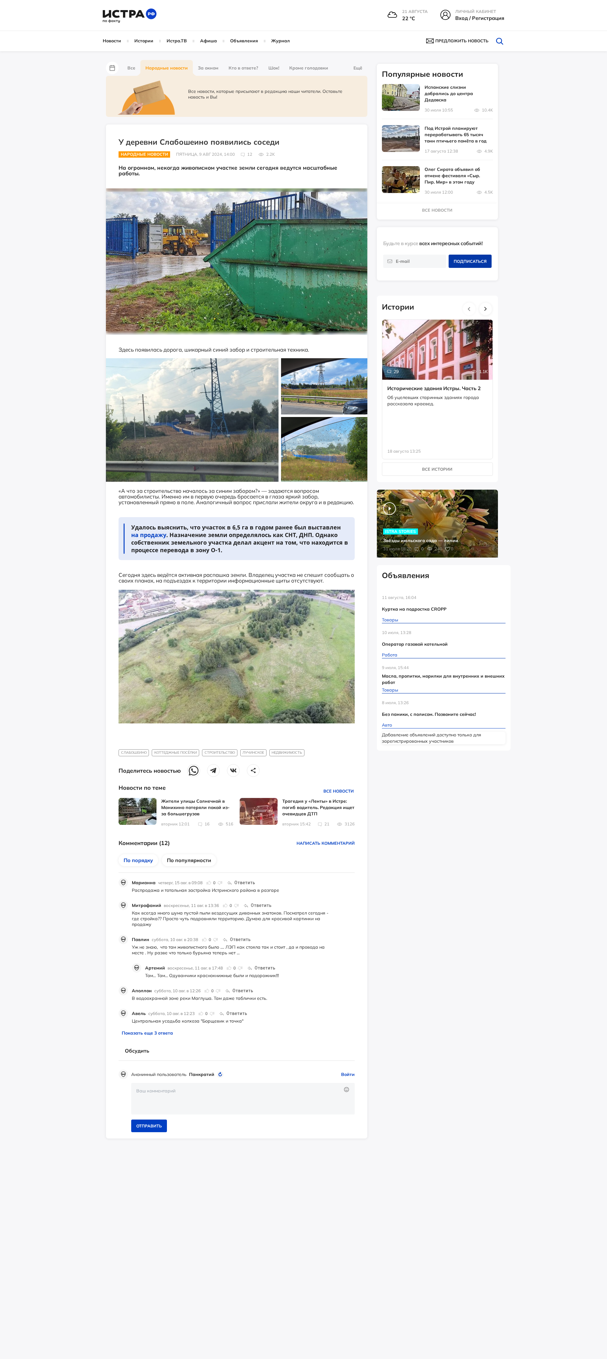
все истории (437, 469)
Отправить (149, 1125)
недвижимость (287, 752)
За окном (208, 68)
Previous (469, 309)
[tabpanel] (437, 383)
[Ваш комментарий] (243, 1098)
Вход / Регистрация (479, 18)
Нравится (209, 882)
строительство (220, 752)
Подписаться (470, 261)
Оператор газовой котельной (415, 644)
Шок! (273, 68)
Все (131, 68)
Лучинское (253, 752)
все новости (437, 210)
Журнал (280, 41)
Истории (143, 41)
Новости (112, 41)
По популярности (189, 860)
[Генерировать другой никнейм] (221, 1074)
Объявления (244, 41)
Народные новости (166, 68)
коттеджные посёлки (175, 752)
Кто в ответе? (243, 68)
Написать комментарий (326, 843)
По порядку (138, 860)
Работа (389, 655)
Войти (348, 1074)
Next (485, 309)
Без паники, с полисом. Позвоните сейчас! (429, 714)
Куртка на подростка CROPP (414, 609)
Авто (387, 725)
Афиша (208, 41)
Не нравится (219, 882)
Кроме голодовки (308, 68)
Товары (390, 620)
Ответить (244, 882)
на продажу (148, 535)
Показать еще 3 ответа (147, 1033)
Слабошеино (134, 752)
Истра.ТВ (177, 41)
